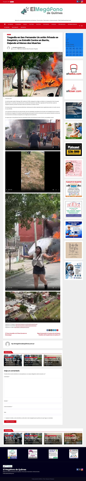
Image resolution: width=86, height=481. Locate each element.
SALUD (25, 24)
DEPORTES (23, 27)
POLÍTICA (38, 24)
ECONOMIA (18, 24)
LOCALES (53, 24)
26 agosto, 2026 (29, 440)
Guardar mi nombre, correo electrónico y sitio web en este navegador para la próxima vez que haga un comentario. (29, 418)
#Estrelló (24, 48)
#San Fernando (30, 48)
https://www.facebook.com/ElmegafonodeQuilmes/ (26, 325)
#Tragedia (36, 48)
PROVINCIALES (61, 24)
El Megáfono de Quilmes (43, 18)
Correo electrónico (8, 406)
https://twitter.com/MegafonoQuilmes (21, 327)
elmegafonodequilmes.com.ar (19, 47)
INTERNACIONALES (72, 24)
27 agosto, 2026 (9, 440)
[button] (79, 25)
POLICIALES (46, 24)
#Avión (20, 48)
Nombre (6, 400)
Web (5, 412)
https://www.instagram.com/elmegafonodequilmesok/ (26, 324)
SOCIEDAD (10, 24)
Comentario (7, 376)
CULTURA (31, 24)
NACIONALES (15, 27)
